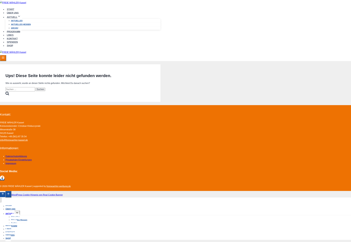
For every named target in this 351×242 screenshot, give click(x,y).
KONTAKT (12, 38)
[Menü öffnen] (3, 58)
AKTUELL (10, 214)
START (10, 9)
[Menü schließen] (1, 200)
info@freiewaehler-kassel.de (14, 140)
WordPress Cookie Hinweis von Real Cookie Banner (37, 195)
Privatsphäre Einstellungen (18, 160)
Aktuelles (16, 21)
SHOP (10, 45)
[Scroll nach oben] (2, 194)
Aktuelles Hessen (21, 24)
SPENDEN (12, 42)
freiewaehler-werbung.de (58, 186)
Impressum (10, 163)
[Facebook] (2, 179)
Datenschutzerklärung (16, 156)
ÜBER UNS (13, 13)
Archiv (14, 28)
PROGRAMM (13, 31)
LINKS (10, 35)
